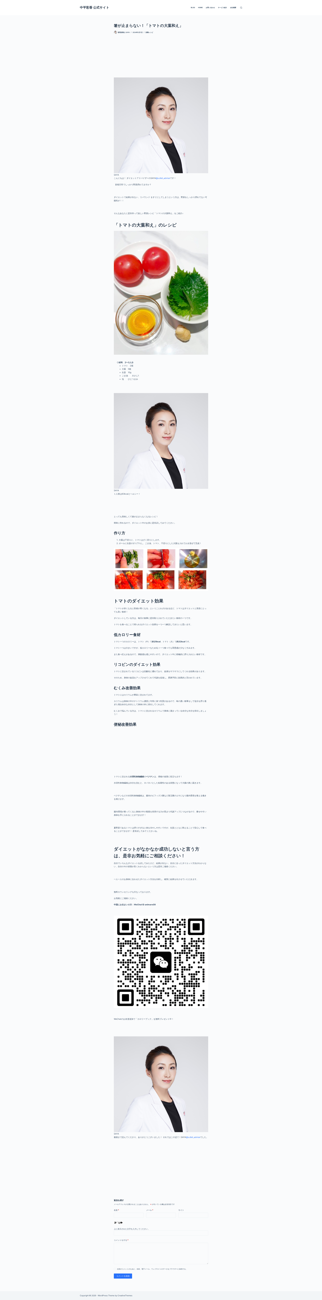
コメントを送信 (123, 1276)
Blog (193, 7)
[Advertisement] (161, 56)
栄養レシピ (149, 32)
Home (200, 7)
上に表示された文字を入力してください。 (132, 1229)
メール (149, 1210)
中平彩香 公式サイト (94, 7)
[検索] (241, 8)
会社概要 (233, 7)
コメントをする (121, 1240)
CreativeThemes (125, 1295)
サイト (181, 1210)
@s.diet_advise (163, 178)
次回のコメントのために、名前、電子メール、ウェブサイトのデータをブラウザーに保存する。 (152, 1269)
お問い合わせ (210, 7)
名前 (116, 1210)
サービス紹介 (222, 7)
